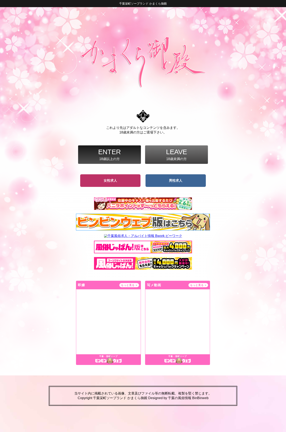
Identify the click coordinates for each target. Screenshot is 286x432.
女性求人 (110, 180)
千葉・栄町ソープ (108, 356)
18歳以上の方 (109, 154)
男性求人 (175, 180)
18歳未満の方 (176, 154)
